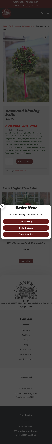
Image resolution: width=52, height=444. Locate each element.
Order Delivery (26, 228)
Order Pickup (26, 221)
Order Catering (26, 234)
